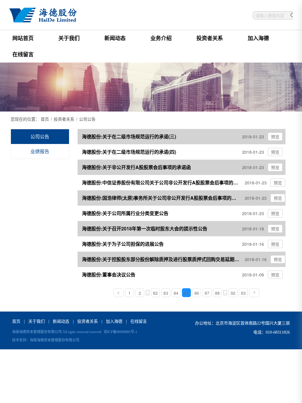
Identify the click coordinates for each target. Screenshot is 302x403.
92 (233, 293)
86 (196, 293)
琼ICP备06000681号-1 (120, 332)
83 (165, 293)
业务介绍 (161, 38)
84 (176, 293)
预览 (275, 137)
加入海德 (258, 38)
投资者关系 (209, 38)
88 (217, 293)
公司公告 (39, 136)
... (147, 293)
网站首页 (23, 38)
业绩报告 (39, 151)
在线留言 (23, 54)
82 (155, 293)
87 (207, 293)
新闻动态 (115, 38)
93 (243, 293)
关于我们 (69, 38)
